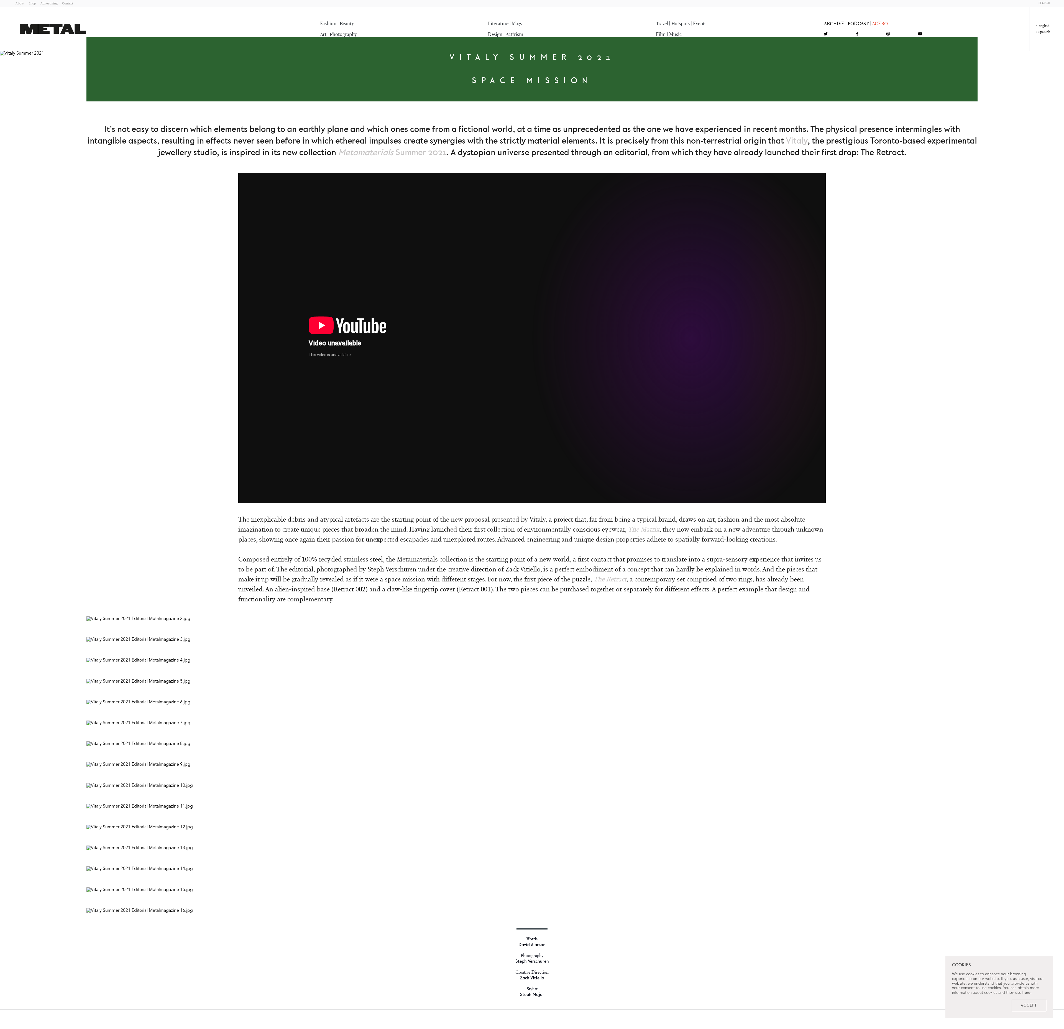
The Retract (610, 579)
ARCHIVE (834, 24)
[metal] (53, 29)
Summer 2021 (392, 152)
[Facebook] (857, 34)
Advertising (49, 3)
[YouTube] (920, 34)
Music (675, 34)
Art (323, 34)
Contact (67, 3)
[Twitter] (826, 34)
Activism (514, 34)
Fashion (328, 24)
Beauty (347, 24)
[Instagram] (888, 34)
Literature (498, 24)
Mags (517, 24)
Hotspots (680, 24)
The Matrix (643, 529)
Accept (1029, 1005)
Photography (343, 34)
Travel (662, 24)
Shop (32, 3)
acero (880, 24)
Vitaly (797, 141)
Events (699, 24)
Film (661, 34)
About (20, 3)
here (1026, 993)
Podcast (858, 24)
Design (495, 34)
